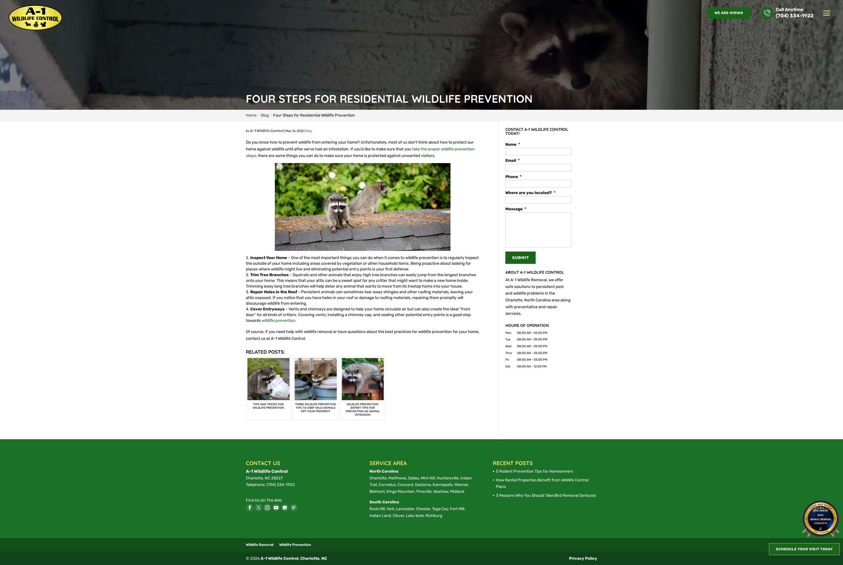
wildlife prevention (278, 320)
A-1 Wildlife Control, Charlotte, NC (294, 558)
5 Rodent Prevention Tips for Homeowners (534, 471)
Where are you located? (530, 192)
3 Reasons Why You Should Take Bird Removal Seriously (546, 495)
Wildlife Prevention (295, 545)
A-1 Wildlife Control (267, 131)
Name (512, 144)
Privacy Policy (583, 558)
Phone (513, 176)
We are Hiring (729, 13)
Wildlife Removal (260, 545)
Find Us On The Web (264, 500)
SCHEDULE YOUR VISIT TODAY (804, 549)
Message (515, 209)
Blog (309, 131)
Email (512, 160)
